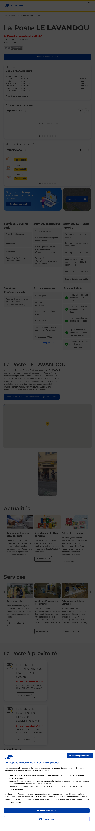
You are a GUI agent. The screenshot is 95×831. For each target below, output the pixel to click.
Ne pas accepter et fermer (80, 756)
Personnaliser (48, 819)
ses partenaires (47, 768)
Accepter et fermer (48, 810)
